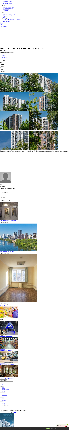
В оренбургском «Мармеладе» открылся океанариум (6, 336)
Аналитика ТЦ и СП (8, 4)
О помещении (3, 55)
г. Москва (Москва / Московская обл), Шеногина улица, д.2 (7, 251)
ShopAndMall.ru (14, 412)
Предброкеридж (4, 394)
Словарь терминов (4, 400)
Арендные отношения (4, 395)
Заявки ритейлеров (7, 3)
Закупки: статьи (8, 10)
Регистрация (1, 23)
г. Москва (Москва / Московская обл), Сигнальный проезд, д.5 (8, 220)
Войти (1, 22)
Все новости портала (2, 305)
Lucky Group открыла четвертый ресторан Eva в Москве (7, 378)
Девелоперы (3, 388)
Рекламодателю (10, 20)
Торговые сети (7, 1)
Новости (8, 6)
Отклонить (52, 428)
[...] (38, 320)
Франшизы (6, 2)
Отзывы (6, 21)
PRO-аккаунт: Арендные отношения (12, 19)
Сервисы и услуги (2, 392)
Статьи (8, 9)
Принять (48, 428)
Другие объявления (4, 57)
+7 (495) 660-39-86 (4, 403)
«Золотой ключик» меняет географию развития (6, 350)
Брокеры (3, 387)
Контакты (3, 56)
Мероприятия (8, 11)
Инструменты (2, 386)
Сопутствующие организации (5, 389)
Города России (3, 391)
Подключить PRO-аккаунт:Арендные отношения (3, 380)
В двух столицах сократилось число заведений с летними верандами (8, 364)
